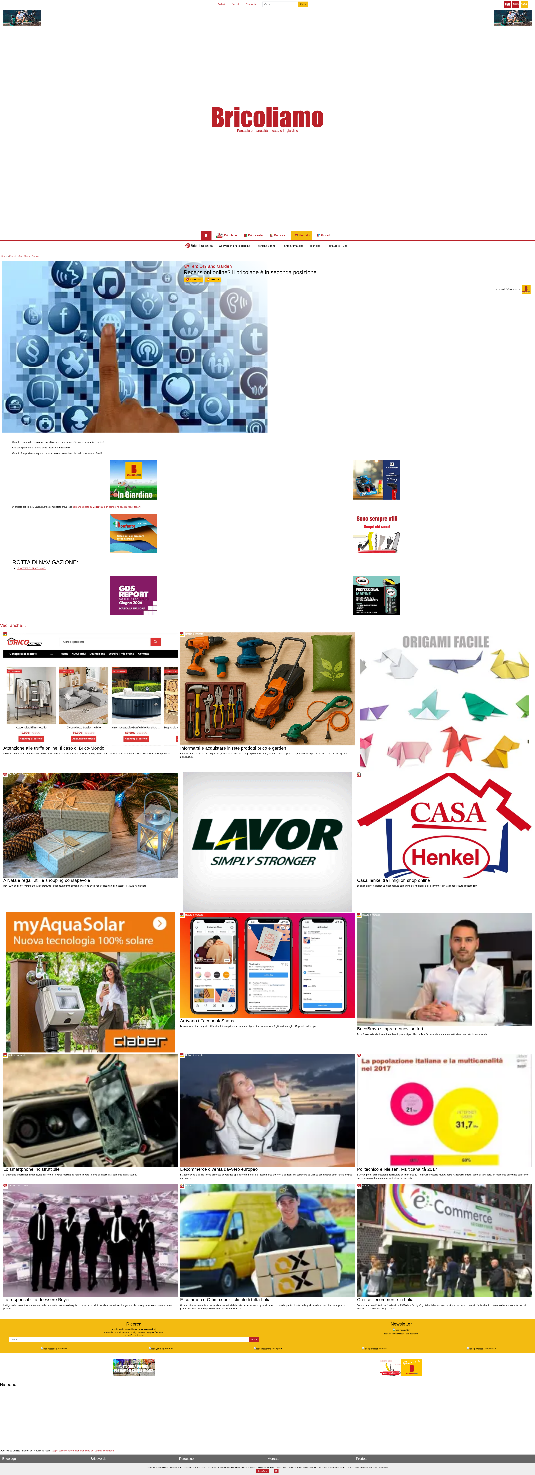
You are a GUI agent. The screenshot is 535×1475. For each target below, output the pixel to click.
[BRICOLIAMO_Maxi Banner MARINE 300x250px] (376, 595)
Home (4, 256)
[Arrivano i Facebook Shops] (267, 965)
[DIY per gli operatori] (507, 3)
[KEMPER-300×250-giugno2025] (376, 479)
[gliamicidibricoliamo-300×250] (376, 533)
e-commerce (196, 279)
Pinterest (383, 1348)
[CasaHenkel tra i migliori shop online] (444, 825)
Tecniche (315, 245)
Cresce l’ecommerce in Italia (385, 1299)
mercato (215, 279)
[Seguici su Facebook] (14, 3)
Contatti (236, 4)
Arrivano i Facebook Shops (207, 1020)
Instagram (276, 1348)
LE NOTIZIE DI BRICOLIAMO (31, 568)
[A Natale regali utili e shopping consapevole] (90, 825)
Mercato (13, 256)
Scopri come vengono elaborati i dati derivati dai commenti (83, 1450)
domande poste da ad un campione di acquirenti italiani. (107, 506)
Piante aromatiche (292, 245)
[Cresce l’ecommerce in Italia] (444, 1240)
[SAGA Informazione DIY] (524, 3)
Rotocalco (186, 1459)
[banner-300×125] (22, 17)
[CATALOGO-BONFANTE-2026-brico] (133, 533)
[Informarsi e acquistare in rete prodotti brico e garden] (267, 688)
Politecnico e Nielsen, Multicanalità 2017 (397, 1169)
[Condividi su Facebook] (5, 443)
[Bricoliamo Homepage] (206, 235)
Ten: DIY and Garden (29, 256)
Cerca (303, 4)
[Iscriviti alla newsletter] (401, 1329)
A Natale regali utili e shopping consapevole (46, 880)
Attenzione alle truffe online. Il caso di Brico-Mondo (53, 748)
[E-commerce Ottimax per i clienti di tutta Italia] (267, 1240)
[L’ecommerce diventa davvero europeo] (267, 1109)
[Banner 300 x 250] (90, 982)
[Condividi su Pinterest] (5, 449)
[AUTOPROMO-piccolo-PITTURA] (134, 1367)
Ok (276, 1471)
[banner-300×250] (267, 841)
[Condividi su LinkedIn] (5, 455)
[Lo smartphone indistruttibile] (90, 1109)
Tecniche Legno (266, 245)
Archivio (222, 4)
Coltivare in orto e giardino (234, 245)
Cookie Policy (263, 1471)
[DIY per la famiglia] (516, 3)
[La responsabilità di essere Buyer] (90, 1240)
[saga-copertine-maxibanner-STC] (133, 595)
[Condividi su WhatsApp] (5, 462)
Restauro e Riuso (337, 245)
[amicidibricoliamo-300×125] (401, 1367)
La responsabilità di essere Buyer (36, 1299)
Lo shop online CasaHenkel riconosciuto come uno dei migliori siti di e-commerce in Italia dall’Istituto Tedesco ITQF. (417, 885)
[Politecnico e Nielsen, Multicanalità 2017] (444, 1109)
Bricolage (9, 1459)
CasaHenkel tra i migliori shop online (393, 880)
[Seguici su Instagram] (19, 3)
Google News (490, 1348)
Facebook (62, 1348)
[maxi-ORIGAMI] (444, 701)
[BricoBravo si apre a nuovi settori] (444, 969)
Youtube (169, 1348)
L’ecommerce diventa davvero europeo (219, 1169)
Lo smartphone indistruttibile (31, 1169)
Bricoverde (98, 1459)
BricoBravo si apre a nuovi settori (390, 1028)
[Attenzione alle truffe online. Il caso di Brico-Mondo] (90, 688)
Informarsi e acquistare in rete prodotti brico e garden (233, 748)
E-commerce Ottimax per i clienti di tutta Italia (225, 1299)
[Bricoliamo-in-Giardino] (133, 479)
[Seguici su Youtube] (9, 3)
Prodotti (361, 1459)
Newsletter (251, 4)
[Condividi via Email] (5, 468)
